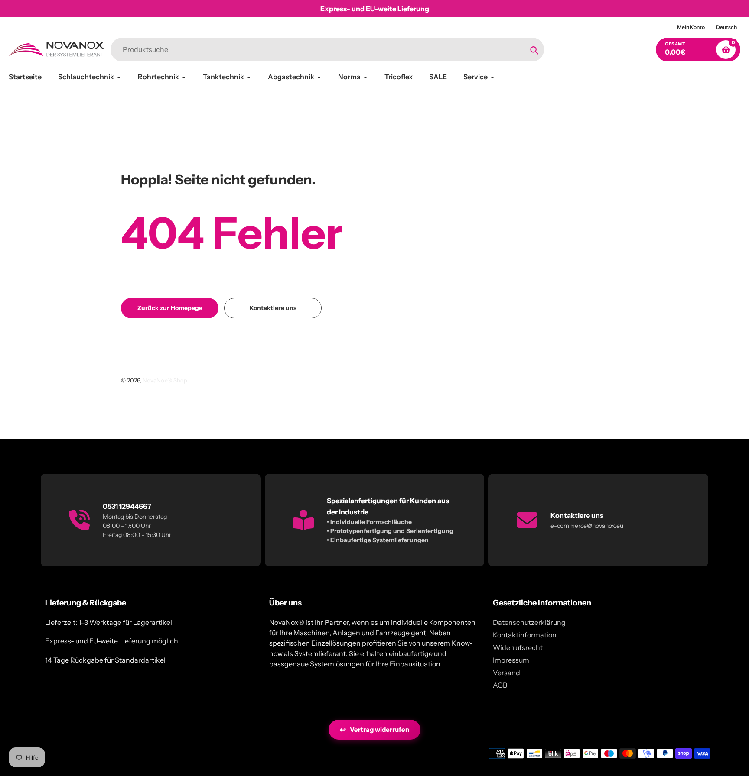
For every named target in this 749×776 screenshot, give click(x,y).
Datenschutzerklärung (529, 622)
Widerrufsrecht (518, 647)
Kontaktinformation (525, 634)
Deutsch (726, 27)
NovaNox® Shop (165, 380)
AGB (500, 685)
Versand (506, 672)
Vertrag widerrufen (374, 729)
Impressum (511, 660)
